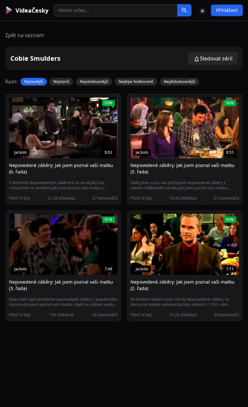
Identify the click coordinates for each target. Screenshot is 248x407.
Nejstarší (61, 81)
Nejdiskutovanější (179, 81)
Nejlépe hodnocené (136, 81)
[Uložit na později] (28, 105)
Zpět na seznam (24, 35)
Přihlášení (227, 10)
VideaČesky (32, 10)
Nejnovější (33, 81)
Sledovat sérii (216, 58)
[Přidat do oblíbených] (17, 105)
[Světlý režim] (202, 10)
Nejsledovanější (94, 81)
